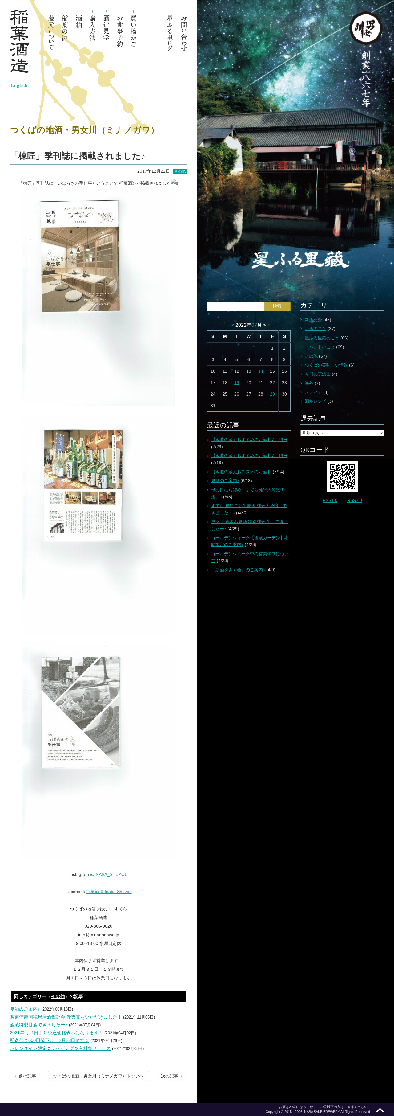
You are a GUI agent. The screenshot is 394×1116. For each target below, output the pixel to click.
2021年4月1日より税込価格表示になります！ (56, 1032)
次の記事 (169, 1075)
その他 (180, 171)
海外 (309, 383)
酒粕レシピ (315, 401)
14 (260, 371)
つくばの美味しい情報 (326, 365)
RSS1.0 (330, 500)
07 (254, 325)
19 (236, 382)
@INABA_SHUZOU (109, 874)
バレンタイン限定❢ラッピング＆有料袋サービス (60, 1048)
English (18, 85)
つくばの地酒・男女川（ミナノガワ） (84, 130)
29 (272, 394)
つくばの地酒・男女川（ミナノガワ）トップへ (98, 1075)
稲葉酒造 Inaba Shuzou (109, 891)
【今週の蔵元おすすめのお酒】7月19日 (249, 455)
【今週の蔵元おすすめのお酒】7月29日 (249, 439)
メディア (313, 392)
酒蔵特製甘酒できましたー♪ (39, 1024)
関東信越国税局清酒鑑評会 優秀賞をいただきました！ (66, 1017)
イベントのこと (320, 346)
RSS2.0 (354, 500)
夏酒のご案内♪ (25, 1008)
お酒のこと (315, 328)
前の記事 (27, 1075)
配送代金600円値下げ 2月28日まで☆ (49, 1040)
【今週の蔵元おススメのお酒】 (241, 471)
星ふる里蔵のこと (322, 337)
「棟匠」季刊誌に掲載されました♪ (77, 156)
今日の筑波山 (318, 373)
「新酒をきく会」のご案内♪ (238, 569)
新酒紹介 (313, 319)
